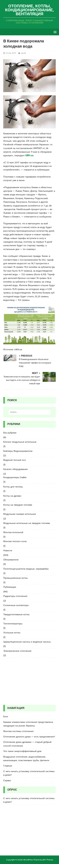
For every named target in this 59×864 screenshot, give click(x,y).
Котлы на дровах (12, 496)
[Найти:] (29, 412)
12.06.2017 (11, 53)
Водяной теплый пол (14, 460)
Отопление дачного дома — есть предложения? (29, 736)
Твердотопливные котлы (16, 614)
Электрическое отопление (17, 651)
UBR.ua (29, 155)
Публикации (9, 587)
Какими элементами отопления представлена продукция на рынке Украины (28, 723)
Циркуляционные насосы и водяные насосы (27, 642)
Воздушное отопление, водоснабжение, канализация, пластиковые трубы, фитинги (26, 758)
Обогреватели (11, 559)
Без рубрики (9, 432)
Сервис (7, 780)
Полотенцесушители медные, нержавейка (26, 569)
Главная (7, 765)
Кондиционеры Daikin (15, 477)
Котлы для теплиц (13, 486)
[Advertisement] (29, 681)
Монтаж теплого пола (15, 541)
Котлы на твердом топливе (17, 505)
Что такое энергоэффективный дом (22, 751)
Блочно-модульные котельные (19, 442)
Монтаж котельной (13, 532)
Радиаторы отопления (15, 596)
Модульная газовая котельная (19, 514)
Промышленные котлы (15, 578)
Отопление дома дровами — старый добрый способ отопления (27, 743)
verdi (23, 53)
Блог (5, 716)
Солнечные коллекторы (16, 605)
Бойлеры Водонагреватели (17, 451)
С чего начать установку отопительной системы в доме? (29, 773)
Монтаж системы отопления (18, 731)
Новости (7, 550)
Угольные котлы (11, 632)
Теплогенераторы (12, 623)
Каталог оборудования (15, 469)
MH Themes (47, 859)
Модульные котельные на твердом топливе (26, 523)
